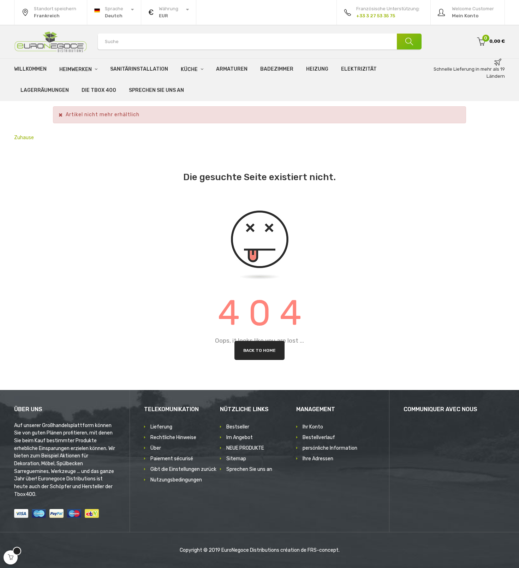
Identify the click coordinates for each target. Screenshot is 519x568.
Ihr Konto (313, 427)
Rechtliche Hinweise (173, 437)
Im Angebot (239, 437)
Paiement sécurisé (171, 459)
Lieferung (161, 427)
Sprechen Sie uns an (249, 469)
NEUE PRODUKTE (245, 448)
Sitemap (236, 459)
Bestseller (237, 427)
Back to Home (259, 350)
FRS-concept (323, 550)
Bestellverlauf (319, 437)
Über (155, 448)
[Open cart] (11, 557)
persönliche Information (330, 448)
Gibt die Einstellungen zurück (183, 469)
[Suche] (409, 41)
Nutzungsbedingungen (176, 480)
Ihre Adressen (318, 459)
